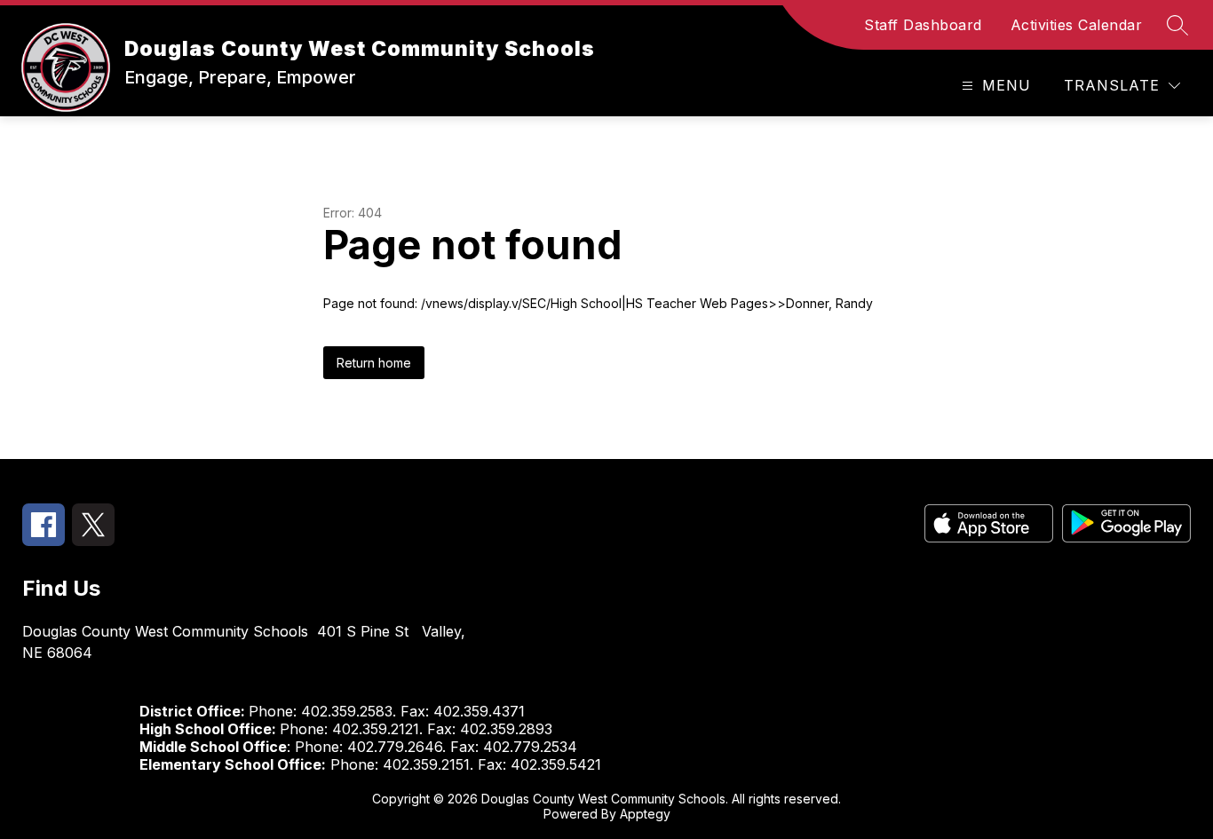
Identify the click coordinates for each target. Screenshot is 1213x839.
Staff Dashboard (923, 25)
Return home (374, 362)
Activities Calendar (1077, 25)
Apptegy (645, 813)
